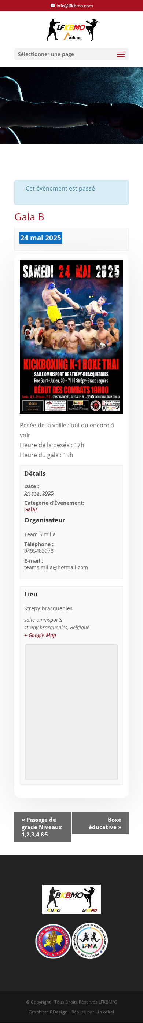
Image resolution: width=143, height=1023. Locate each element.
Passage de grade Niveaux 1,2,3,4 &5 (42, 827)
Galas (31, 509)
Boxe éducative (105, 823)
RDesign (59, 1012)
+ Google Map (40, 635)
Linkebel (104, 1012)
